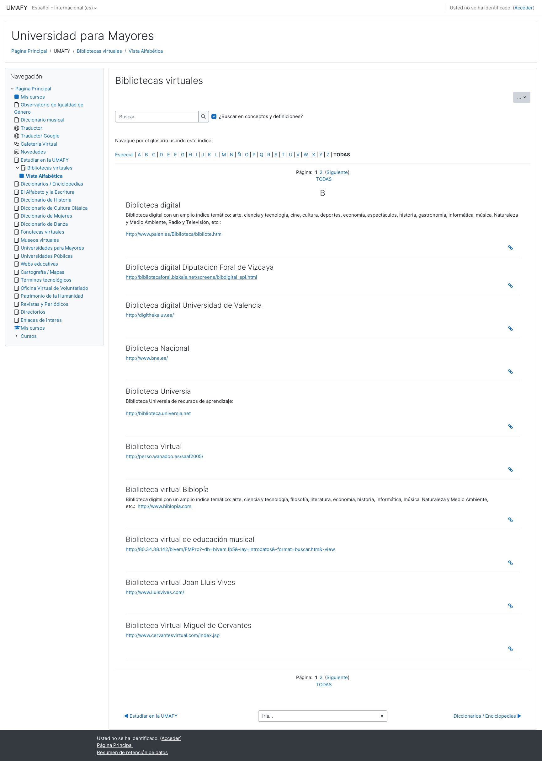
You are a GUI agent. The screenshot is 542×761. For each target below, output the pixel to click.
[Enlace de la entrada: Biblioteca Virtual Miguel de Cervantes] (512, 649)
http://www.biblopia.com (164, 506)
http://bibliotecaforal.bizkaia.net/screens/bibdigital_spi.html (191, 277)
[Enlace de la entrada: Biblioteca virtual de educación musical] (512, 563)
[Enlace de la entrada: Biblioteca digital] (512, 248)
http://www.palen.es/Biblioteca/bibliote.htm (173, 234)
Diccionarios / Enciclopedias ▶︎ (488, 716)
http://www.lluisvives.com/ (155, 592)
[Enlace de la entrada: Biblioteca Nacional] (512, 372)
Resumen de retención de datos (132, 752)
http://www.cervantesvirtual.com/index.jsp (173, 635)
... (523, 97)
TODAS (324, 179)
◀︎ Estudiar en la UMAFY (151, 716)
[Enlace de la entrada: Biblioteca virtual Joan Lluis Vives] (512, 606)
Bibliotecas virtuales (99, 51)
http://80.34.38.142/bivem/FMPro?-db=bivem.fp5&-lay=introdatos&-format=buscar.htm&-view (230, 549)
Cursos (29, 336)
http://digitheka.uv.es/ (150, 315)
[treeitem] (54, 212)
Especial (124, 155)
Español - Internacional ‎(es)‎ (62, 8)
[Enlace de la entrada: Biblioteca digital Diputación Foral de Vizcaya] (512, 286)
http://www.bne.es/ (147, 358)
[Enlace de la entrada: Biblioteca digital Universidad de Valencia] (512, 329)
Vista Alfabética (146, 51)
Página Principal (29, 51)
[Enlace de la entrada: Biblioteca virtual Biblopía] (512, 520)
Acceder (523, 8)
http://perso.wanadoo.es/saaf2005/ (164, 456)
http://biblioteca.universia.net (158, 413)
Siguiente (337, 172)
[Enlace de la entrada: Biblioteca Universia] (512, 427)
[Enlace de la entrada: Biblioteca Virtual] (512, 470)
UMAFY (16, 7)
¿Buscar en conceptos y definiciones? (261, 116)
